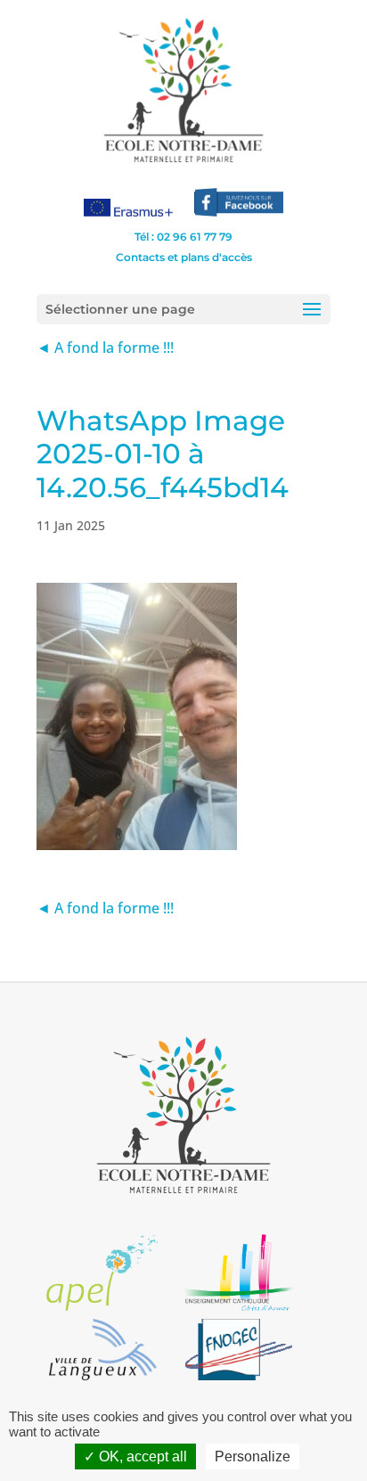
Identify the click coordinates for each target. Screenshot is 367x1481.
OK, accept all (141, 1456)
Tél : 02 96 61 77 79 (183, 236)
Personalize (252, 1456)
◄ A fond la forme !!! (105, 347)
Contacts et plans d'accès (184, 257)
